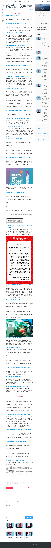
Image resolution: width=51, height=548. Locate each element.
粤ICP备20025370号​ (11, 545)
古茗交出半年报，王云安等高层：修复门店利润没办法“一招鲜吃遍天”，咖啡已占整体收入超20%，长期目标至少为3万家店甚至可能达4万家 (43, 23)
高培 (42, 136)
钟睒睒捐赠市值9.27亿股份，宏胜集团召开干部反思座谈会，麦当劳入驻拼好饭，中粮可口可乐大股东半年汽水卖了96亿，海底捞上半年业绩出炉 (45, 75)
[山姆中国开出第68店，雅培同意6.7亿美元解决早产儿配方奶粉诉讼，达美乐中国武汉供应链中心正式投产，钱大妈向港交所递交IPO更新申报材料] (29, 533)
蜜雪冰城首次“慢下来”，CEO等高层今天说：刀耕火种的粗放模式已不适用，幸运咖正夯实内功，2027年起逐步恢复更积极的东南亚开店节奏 (43, 27)
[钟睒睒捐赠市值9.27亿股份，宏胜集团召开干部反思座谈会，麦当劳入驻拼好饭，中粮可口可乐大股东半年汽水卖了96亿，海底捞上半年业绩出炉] (10, 533)
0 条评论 (44, 15)
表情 (7, 517)
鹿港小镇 (39, 133)
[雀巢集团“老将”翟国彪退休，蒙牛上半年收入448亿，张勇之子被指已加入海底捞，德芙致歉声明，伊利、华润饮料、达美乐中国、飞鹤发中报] (29, 525)
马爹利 (38, 139)
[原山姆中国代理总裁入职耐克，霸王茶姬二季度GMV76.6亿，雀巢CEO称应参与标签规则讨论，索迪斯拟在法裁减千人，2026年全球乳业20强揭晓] (10, 525)
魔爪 (38, 136)
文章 (10, 1)
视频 (24, 1)
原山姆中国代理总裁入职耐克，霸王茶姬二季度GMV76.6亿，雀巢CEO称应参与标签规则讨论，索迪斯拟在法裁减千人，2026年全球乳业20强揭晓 (45, 42)
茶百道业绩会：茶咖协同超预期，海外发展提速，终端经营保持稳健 (43, 21)
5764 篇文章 (39, 15)
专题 (20, 1)
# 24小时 (31, 9)
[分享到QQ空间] (2, 13)
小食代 (17, 9)
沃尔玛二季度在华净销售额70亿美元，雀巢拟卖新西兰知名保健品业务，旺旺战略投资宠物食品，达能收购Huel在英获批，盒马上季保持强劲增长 (45, 115)
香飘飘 (43, 139)
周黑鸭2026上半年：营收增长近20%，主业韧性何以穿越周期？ (43, 29)
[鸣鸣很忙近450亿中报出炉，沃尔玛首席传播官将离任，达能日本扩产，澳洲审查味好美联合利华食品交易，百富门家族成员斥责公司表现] (19, 533)
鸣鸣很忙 (44, 133)
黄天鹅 (38, 128)
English (29, 1)
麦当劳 (43, 128)
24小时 (15, 1)
